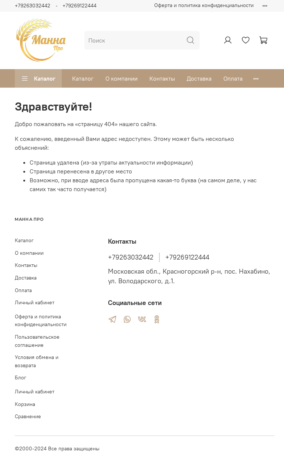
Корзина (25, 404)
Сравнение (28, 416)
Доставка (199, 78)
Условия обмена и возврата (36, 361)
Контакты (162, 78)
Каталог (44, 78)
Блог (20, 377)
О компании (121, 78)
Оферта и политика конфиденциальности (204, 5)
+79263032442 (32, 5)
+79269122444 (79, 5)
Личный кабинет (34, 302)
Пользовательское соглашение (37, 341)
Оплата (233, 78)
